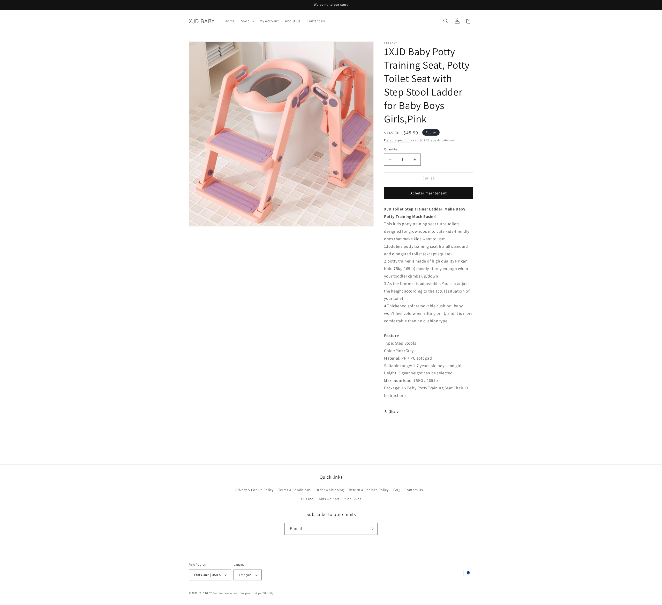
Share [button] (394, 411)
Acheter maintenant (428, 193)
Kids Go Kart (329, 499)
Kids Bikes (352, 499)
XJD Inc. (307, 499)
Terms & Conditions (294, 489)
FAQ (396, 489)
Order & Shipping (329, 489)
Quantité (390, 149)
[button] (247, 21)
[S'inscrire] (371, 529)
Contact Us (413, 489)
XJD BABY (205, 593)
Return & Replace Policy (369, 489)
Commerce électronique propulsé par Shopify (243, 593)
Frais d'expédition (397, 140)
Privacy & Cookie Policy (254, 489)
